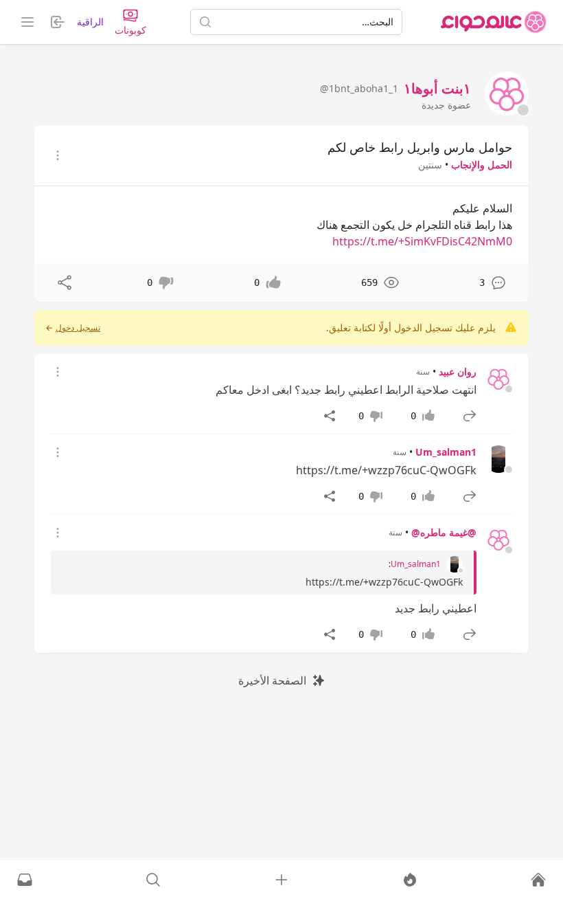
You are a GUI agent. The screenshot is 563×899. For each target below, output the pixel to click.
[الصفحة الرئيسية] (494, 22)
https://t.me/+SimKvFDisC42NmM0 (422, 241)
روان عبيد (457, 371)
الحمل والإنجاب (481, 164)
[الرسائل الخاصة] (24, 880)
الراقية (90, 21)
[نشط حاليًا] (410, 880)
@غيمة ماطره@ (443, 532)
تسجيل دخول (78, 327)
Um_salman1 (445, 451)
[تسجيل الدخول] (281, 880)
